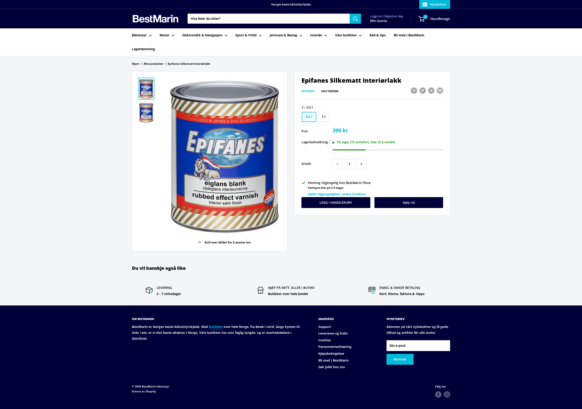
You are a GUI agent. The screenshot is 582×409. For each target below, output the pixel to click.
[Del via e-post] (440, 90)
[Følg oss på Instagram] (447, 394)
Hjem (135, 64)
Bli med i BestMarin (409, 35)
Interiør (316, 35)
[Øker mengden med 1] (361, 164)
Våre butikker (346, 35)
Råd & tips (378, 35)
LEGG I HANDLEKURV (336, 203)
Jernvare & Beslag (283, 35)
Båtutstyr (139, 35)
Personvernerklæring (334, 347)
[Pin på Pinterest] (422, 90)
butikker (216, 327)
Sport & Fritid (246, 35)
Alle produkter (153, 64)
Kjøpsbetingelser (331, 353)
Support (324, 327)
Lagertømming (143, 49)
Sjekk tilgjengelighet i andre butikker (337, 194)
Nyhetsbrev (438, 4)
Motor (164, 35)
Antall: (306, 164)
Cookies (324, 340)
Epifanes (308, 91)
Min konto (378, 21)
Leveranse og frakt (333, 333)
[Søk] (355, 19)
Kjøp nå (409, 203)
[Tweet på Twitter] (431, 90)
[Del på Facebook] (414, 90)
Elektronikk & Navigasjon (202, 35)
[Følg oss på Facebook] (438, 394)
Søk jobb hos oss (331, 367)
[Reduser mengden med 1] (337, 164)
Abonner (400, 359)
